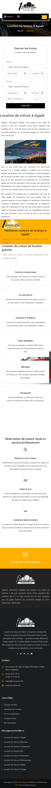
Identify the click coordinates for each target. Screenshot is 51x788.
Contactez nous (10, 718)
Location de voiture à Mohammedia (17, 760)
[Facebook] (17, 653)
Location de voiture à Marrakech (16, 756)
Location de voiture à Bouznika (16, 742)
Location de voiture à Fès (13, 751)
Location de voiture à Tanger (15, 769)
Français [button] (9, 17)
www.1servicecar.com (13, 685)
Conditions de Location (12, 709)
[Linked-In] (28, 653)
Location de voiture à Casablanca (17, 746)
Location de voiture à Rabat (15, 765)
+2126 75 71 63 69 (12, 677)
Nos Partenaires (10, 723)
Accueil (20, 31)
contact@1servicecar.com (14, 681)
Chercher (25, 106)
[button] (19, 16)
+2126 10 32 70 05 (12, 674)
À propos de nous (10, 705)
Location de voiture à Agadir (15, 737)
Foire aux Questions (11, 714)
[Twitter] (20, 653)
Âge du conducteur (15, 98)
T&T (16, 785)
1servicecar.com (23, 782)
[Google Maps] (31, 653)
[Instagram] (24, 653)
